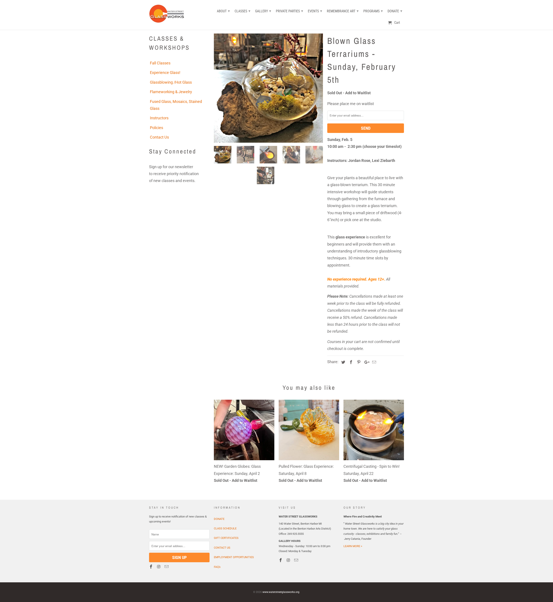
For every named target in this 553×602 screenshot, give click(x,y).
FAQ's (217, 566)
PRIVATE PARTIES (289, 11)
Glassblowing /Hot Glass (171, 82)
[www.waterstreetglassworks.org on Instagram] (159, 566)
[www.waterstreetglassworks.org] (168, 13)
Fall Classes (160, 63)
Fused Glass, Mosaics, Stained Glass (176, 105)
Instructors (159, 118)
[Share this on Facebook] (350, 362)
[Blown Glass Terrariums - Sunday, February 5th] (268, 88)
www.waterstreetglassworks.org (280, 592)
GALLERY (263, 11)
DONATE (219, 519)
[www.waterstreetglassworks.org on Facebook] (151, 566)
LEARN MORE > (352, 546)
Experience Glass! (165, 72)
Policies (156, 127)
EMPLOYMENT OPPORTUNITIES (234, 557)
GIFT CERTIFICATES (226, 538)
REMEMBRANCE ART (343, 11)
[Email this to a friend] (373, 362)
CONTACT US (222, 547)
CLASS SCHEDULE (225, 528)
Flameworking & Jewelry (171, 91)
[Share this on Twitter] (342, 362)
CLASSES (242, 11)
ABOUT (223, 11)
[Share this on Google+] (365, 362)
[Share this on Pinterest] (358, 362)
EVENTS (315, 11)
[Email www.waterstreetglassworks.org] (167, 566)
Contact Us (159, 137)
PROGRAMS (373, 11)
